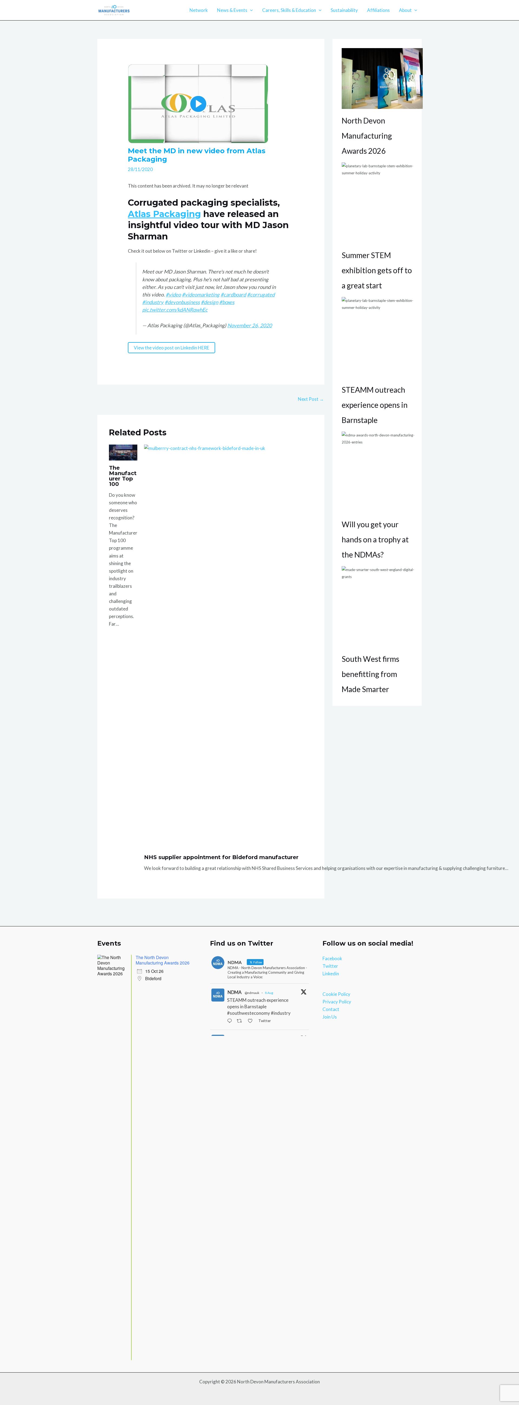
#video (173, 295)
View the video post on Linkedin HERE (171, 348)
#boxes (226, 302)
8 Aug (269, 993)
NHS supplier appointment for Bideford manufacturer (221, 857)
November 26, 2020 (249, 325)
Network (198, 10)
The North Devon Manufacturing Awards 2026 (162, 960)
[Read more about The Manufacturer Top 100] (123, 452)
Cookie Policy (336, 994)
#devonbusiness (182, 302)
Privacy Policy (336, 1001)
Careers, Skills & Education (289, 10)
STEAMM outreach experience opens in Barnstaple (375, 405)
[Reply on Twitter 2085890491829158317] (231, 1021)
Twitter (330, 966)
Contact (330, 1009)
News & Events (232, 10)
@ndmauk (252, 993)
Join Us (329, 1017)
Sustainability (344, 10)
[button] (250, 10)
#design (209, 302)
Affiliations (378, 10)
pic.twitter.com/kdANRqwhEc (175, 310)
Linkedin (330, 973)
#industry (153, 302)
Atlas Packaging (164, 214)
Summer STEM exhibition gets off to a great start (377, 270)
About (405, 10)
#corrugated (261, 295)
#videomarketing (200, 295)
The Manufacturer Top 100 (123, 476)
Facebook (332, 958)
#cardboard (233, 295)
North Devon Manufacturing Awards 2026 (367, 135)
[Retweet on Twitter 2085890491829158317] (240, 1021)
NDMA (235, 992)
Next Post (311, 399)
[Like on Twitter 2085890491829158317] (251, 1021)
